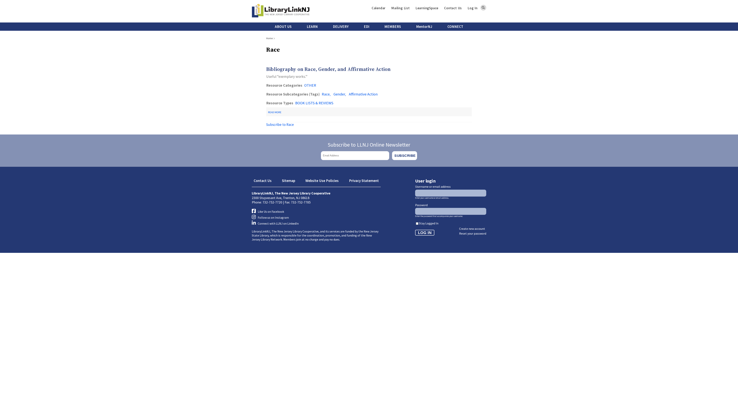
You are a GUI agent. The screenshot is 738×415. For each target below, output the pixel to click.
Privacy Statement (364, 180)
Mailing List (400, 8)
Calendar (379, 8)
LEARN (312, 26)
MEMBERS (392, 26)
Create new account (472, 229)
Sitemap (288, 180)
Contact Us (453, 8)
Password (421, 205)
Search (483, 8)
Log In (473, 8)
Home (269, 38)
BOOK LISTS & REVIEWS (314, 102)
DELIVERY (341, 26)
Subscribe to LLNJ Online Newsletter (369, 144)
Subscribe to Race (280, 124)
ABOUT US (283, 26)
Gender (339, 94)
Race (326, 94)
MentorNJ (424, 26)
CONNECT (455, 26)
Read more (274, 112)
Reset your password (472, 233)
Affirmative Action (363, 94)
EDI (366, 26)
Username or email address (433, 186)
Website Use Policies (322, 180)
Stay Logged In (428, 223)
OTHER (310, 85)
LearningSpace (427, 8)
